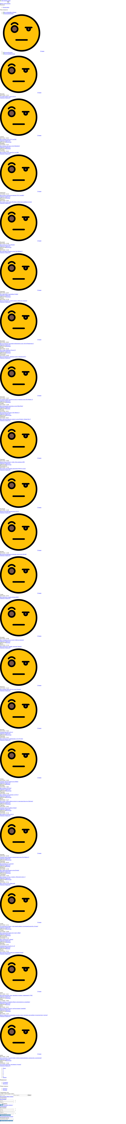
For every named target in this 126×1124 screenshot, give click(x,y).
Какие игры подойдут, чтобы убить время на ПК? (12, 462)
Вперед (5, 1077)
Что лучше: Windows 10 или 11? (8, 350)
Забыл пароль (10, 1096)
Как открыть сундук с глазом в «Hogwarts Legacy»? (13, 877)
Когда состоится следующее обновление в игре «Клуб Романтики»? (17, 343)
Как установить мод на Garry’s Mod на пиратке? (12, 640)
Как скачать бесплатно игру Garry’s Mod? (10, 932)
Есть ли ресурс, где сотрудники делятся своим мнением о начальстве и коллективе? (21, 1057)
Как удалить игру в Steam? (6, 939)
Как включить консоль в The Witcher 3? (9, 412)
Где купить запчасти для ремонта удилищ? (10, 1064)
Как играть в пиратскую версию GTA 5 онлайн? (12, 195)
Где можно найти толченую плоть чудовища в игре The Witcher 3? (16, 399)
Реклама (5, 1090)
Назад (4, 1068)
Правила (5, 1088)
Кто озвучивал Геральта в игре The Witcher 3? (11, 251)
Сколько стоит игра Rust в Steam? (8, 807)
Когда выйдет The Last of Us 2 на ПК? (9, 152)
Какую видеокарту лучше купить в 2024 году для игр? (13, 300)
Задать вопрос (7, 3)
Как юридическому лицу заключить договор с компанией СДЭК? (16, 995)
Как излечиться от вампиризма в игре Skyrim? (11, 738)
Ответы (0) (7, 97)
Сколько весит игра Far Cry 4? (7, 946)
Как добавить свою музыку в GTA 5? (9, 794)
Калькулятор (6, 7)
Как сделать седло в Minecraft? (7, 883)
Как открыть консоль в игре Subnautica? (10, 146)
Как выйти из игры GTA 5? (7, 814)
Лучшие (42, 51)
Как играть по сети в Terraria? (7, 244)
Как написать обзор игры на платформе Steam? (11, 952)
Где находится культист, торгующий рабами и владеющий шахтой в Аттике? (19, 926)
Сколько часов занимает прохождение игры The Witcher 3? (14, 857)
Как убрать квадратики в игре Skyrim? (9, 870)
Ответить (2, 97)
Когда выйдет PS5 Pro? (5, 788)
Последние (12, 53)
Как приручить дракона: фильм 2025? (9, 597)
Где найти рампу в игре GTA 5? (8, 96)
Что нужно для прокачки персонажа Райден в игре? (13, 468)
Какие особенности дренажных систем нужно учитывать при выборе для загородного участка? (24, 1015)
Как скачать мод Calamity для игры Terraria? (11, 646)
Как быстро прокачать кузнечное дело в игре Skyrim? (13, 554)
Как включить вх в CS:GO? (7, 863)
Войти (1, 3)
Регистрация (3, 1096)
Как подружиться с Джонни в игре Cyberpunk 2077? (13, 356)
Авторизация (3, 1106)
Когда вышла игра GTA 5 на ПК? (8, 139)
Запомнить (4, 1103)
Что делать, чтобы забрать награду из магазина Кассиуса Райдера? (16, 801)
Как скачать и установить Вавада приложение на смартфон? (15, 1002)
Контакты (5, 1083)
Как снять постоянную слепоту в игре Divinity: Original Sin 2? (15, 419)
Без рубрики (13, 12)
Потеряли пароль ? (8, 1105)
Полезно (10, 52)
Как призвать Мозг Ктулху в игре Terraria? (10, 689)
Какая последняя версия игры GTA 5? (9, 511)
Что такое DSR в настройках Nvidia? (9, 294)
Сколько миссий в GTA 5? (6, 732)
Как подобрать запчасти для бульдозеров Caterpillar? (13, 1008)
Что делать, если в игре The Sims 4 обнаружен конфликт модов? (16, 201)
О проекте (5, 1082)
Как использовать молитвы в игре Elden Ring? (11, 406)
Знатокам (11, 13)
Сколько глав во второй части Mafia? (9, 781)
